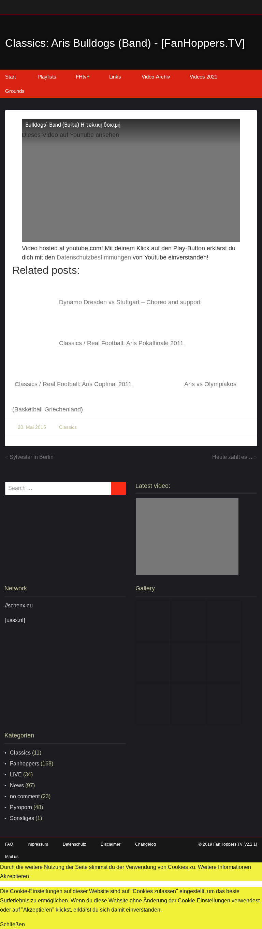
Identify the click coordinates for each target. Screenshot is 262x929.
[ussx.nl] (15, 620)
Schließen (12, 924)
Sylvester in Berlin (32, 457)
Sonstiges (22, 818)
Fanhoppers (24, 763)
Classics (68, 427)
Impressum (38, 844)
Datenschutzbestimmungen (94, 257)
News (17, 785)
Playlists (47, 77)
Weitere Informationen (224, 867)
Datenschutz (74, 844)
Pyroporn (21, 807)
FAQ (9, 844)
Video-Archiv (156, 77)
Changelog (145, 844)
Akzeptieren (14, 876)
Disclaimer (110, 844)
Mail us (11, 856)
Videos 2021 (203, 77)
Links (115, 77)
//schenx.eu (19, 605)
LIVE (16, 774)
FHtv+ (83, 77)
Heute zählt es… (232, 457)
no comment (25, 796)
